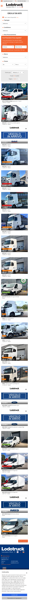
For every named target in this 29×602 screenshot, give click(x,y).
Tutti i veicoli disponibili (11, 17)
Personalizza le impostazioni (14, 598)
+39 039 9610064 (21, 1)
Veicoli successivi (23, 541)
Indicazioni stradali (6, 564)
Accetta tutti (15, 595)
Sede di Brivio (6, 556)
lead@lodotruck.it (7, 1)
